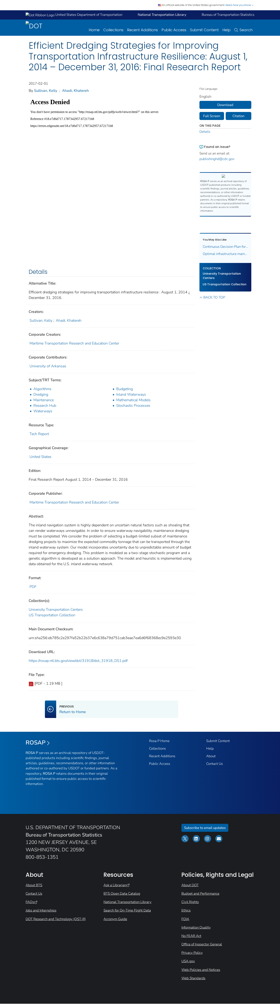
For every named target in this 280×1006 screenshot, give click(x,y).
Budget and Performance (200, 893)
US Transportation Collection (52, 615)
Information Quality (196, 927)
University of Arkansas (48, 366)
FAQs (30, 902)
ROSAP (36, 743)
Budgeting (124, 388)
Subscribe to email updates (205, 827)
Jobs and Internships (41, 910)
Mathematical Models (133, 400)
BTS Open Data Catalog (122, 893)
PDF (33, 586)
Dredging (40, 394)
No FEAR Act (191, 935)
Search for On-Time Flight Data (127, 910)
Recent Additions (142, 29)
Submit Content (204, 29)
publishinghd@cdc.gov (216, 159)
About (211, 756)
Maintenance (43, 400)
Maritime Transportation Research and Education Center (74, 343)
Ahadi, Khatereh (75, 90)
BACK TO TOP (214, 297)
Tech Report (39, 433)
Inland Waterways (131, 394)
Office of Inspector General (201, 944)
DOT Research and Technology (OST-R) (56, 919)
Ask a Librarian (115, 885)
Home (94, 29)
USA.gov (188, 961)
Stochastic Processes (133, 405)
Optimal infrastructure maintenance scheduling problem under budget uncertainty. (225, 253)
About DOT (190, 885)
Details (204, 131)
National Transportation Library (127, 902)
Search (246, 29)
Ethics (186, 910)
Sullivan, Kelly (45, 90)
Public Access (174, 29)
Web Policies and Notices (200, 969)
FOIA (185, 919)
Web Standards (193, 978)
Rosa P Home (159, 741)
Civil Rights (190, 902)
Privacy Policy (192, 952)
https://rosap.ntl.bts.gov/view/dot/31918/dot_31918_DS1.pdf (78, 660)
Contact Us (214, 763)
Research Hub (44, 405)
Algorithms (42, 388)
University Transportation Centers (56, 609)
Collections (113, 29)
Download (225, 105)
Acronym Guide (115, 919)
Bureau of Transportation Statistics (228, 14)
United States (40, 456)
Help (226, 29)
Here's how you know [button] (238, 5)
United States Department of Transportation (88, 14)
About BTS (34, 885)
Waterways (42, 411)
